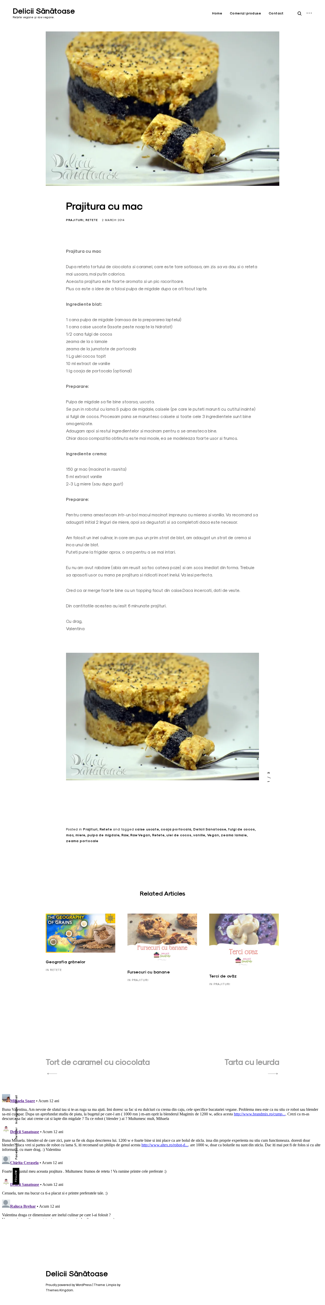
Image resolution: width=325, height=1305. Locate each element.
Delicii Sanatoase (209, 829)
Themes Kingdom (59, 1290)
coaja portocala (176, 829)
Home (217, 13)
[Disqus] (162, 1155)
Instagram (16, 1115)
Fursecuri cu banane (148, 972)
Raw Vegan (140, 835)
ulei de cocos (178, 835)
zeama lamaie (234, 835)
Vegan (213, 835)
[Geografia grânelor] (80, 933)
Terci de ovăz (223, 976)
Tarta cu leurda (251, 1062)
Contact (276, 13)
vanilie (199, 835)
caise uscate (147, 829)
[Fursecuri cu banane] (162, 938)
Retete (92, 220)
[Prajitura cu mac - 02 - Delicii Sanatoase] (162, 718)
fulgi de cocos (241, 829)
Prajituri (75, 220)
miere (80, 835)
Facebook (16, 1151)
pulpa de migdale (103, 835)
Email (16, 1099)
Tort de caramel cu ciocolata (98, 1062)
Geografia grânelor (66, 962)
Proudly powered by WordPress (69, 1285)
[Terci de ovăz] (244, 940)
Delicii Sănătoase (44, 11)
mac (69, 835)
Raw (124, 835)
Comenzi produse (245, 13)
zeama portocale (82, 841)
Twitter (16, 1133)
